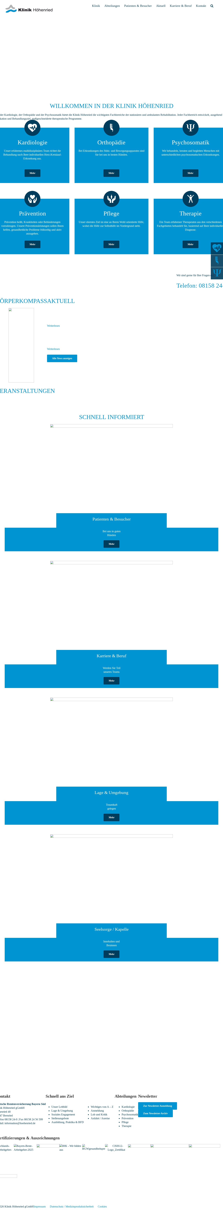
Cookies (102, 1206)
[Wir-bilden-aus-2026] (70, 1145)
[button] (211, 5)
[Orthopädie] (217, 261)
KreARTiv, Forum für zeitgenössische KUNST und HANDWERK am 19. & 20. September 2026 (118, 316)
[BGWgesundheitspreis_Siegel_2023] (93, 1145)
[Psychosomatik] (217, 273)
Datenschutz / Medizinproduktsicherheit (72, 1206)
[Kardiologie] (217, 248)
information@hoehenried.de (20, 1123)
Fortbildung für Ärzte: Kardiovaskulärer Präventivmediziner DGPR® (55, 401)
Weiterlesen (53, 325)
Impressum (40, 1206)
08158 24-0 (11, 1119)
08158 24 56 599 (33, 1119)
